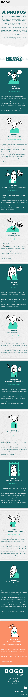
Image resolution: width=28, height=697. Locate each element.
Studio (18, 33)
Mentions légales (24, 694)
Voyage (23, 33)
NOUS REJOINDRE (21, 692)
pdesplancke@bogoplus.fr (14, 239)
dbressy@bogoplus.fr (14, 91)
